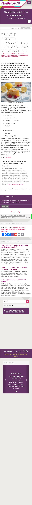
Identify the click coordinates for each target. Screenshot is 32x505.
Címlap (26, 305)
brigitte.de (8, 157)
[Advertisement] (16, 331)
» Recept (27, 217)
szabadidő (8, 215)
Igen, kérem (7, 166)
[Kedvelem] (12, 188)
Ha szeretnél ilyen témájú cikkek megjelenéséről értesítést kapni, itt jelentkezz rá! (15, 201)
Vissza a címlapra (16, 212)
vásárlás (4, 217)
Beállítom (5, 206)
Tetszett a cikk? (8, 196)
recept (3, 215)
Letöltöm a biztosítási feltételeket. (15, 184)
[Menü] (29, 2)
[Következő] (27, 379)
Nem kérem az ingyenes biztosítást (14, 168)
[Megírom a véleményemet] (5, 190)
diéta (13, 215)
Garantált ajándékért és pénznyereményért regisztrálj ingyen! (16, 15)
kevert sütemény (11, 217)
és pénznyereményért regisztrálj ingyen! (16, 353)
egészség (22, 215)
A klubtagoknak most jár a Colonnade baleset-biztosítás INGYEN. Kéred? (14, 162)
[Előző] (5, 379)
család (17, 215)
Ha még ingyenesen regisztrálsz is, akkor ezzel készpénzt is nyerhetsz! (13, 229)
